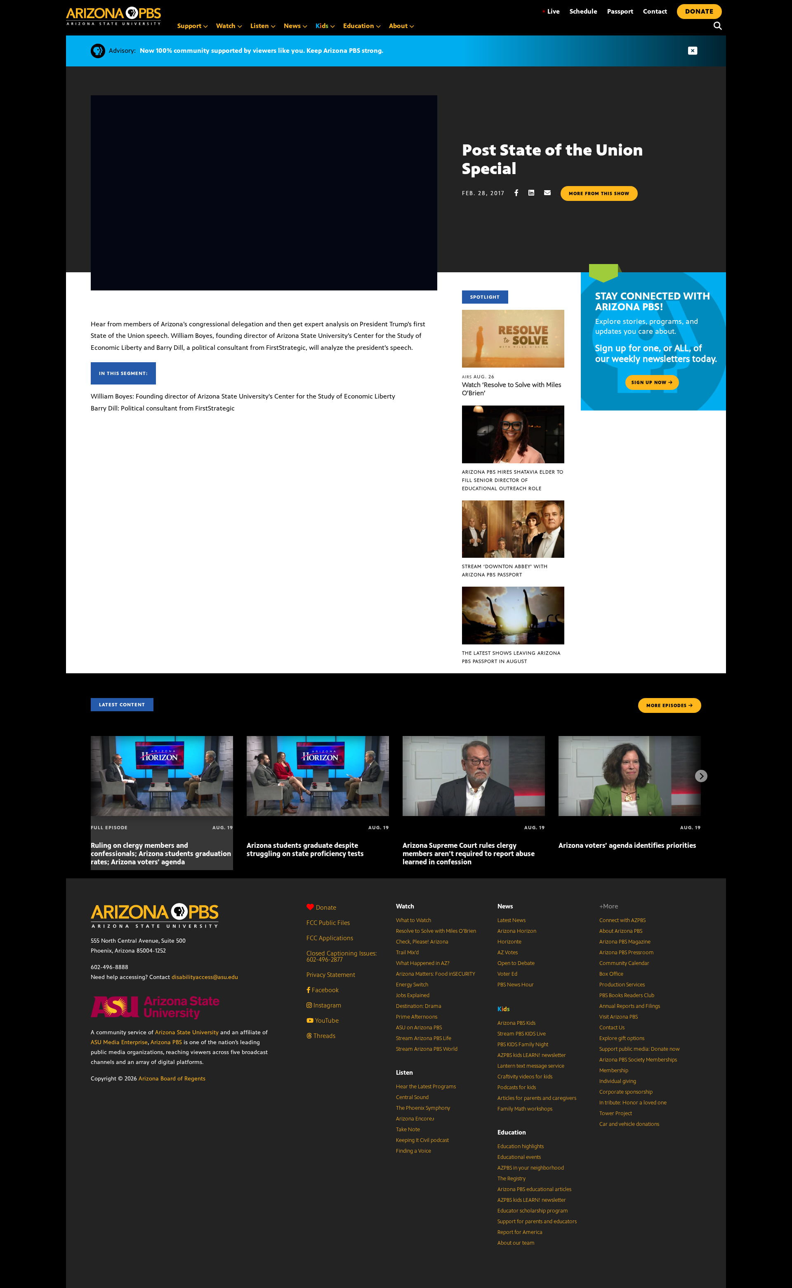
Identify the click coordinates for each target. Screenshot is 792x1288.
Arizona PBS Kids (516, 1023)
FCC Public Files (328, 923)
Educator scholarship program (532, 1211)
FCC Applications (329, 938)
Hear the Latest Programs (426, 1086)
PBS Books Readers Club (626, 995)
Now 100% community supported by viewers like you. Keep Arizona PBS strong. (261, 50)
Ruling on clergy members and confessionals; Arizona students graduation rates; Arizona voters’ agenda (161, 853)
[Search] (715, 26)
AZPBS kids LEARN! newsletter (531, 1055)
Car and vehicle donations (629, 1124)
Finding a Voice (413, 1151)
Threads (323, 1036)
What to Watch (413, 920)
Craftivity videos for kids (524, 1076)
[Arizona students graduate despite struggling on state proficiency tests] (318, 740)
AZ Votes (507, 952)
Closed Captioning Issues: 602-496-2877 (341, 956)
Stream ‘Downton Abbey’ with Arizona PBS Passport (505, 571)
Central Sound (412, 1097)
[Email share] (551, 193)
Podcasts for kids (516, 1087)
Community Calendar (624, 963)
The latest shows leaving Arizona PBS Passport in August (511, 657)
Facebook (324, 990)
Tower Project (615, 1113)
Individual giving (617, 1081)
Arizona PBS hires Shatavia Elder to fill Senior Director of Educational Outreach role (512, 480)
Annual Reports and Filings (629, 1006)
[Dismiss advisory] (692, 51)
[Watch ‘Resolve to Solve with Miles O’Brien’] (513, 314)
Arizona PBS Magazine (625, 942)
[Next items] (701, 776)
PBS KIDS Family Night (522, 1044)
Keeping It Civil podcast (422, 1140)
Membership (613, 1070)
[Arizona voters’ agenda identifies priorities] (630, 740)
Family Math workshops (524, 1109)
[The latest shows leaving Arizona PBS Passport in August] (513, 591)
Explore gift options (621, 1038)
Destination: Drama (418, 1006)
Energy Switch (412, 984)
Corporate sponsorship (626, 1092)
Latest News (511, 920)
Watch (405, 906)
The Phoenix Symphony (423, 1108)
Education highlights (520, 1146)
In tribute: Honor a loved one (633, 1102)
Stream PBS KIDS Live (521, 1034)
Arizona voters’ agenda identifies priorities (627, 845)
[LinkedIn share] (535, 193)
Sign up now (650, 382)
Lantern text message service (530, 1066)
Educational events (519, 1157)
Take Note (408, 1129)
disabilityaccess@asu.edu (205, 977)
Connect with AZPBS (622, 920)
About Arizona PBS (620, 931)
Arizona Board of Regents (172, 1078)
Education (511, 1132)
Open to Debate (516, 963)
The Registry (511, 1178)
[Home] (113, 16)
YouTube (326, 1020)
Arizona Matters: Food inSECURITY (435, 974)
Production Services (622, 984)
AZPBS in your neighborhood (530, 1168)
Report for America (519, 1232)
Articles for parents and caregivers (536, 1098)
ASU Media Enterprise (119, 1042)
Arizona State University (187, 1032)
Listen (404, 1072)
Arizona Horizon (516, 931)
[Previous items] (91, 776)
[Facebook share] (520, 193)
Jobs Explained (412, 995)
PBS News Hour (515, 984)
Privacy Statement (330, 975)
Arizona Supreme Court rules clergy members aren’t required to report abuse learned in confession (469, 853)
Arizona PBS (166, 1042)
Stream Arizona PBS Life (423, 1038)
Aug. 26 (478, 377)
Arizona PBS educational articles (534, 1189)
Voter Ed (507, 974)
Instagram (326, 1005)
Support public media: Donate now (639, 1049)
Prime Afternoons (416, 1017)
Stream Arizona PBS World (426, 1049)
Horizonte (509, 942)
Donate (326, 907)
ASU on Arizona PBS (419, 1027)
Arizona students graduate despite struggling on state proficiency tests (305, 849)
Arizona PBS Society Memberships (638, 1060)
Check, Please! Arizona (422, 942)
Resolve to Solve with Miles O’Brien (436, 931)
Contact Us (612, 1027)
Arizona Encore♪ (415, 1119)
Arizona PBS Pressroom (626, 952)
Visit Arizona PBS (618, 1017)
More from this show (599, 193)
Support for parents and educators (537, 1221)
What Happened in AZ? (423, 963)
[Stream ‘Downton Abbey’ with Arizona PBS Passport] (513, 505)
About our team (516, 1243)
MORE (666, 705)
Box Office (611, 974)
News (505, 906)
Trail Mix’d (407, 952)
